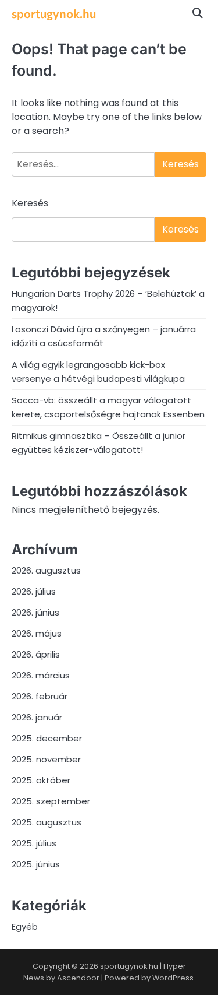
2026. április (36, 654)
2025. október (41, 780)
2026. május (37, 633)
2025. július (34, 843)
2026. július (34, 591)
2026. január (37, 717)
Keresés (30, 203)
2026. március (41, 675)
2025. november (46, 759)
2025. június (36, 864)
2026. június (35, 612)
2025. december (47, 738)
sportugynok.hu (54, 13)
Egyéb (25, 926)
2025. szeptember (51, 801)
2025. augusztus (46, 822)
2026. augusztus (46, 570)
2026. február (39, 696)
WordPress (173, 978)
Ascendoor (78, 978)
